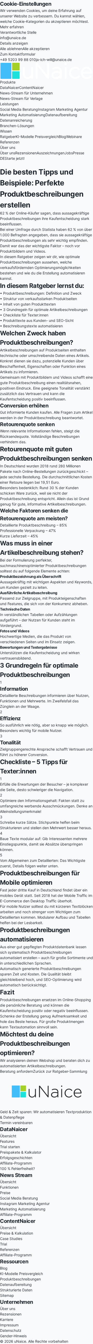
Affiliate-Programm (16, 1163)
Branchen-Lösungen (17, 125)
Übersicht (8, 1136)
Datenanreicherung (16, 120)
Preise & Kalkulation (16, 1233)
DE (2, 158)
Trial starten (10, 1147)
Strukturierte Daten (16, 1290)
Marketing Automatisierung (22, 115)
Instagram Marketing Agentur (63, 109)
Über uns (7, 153)
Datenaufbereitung (61, 115)
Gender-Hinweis (13, 1336)
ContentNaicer (31, 87)
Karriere (6, 1319)
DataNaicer (9, 87)
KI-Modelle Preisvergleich (37, 136)
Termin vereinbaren (16, 1122)
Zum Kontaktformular (17, 54)
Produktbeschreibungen (20, 1279)
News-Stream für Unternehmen (26, 93)
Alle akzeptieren (36, 48)
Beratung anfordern (16, 1071)
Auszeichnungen (51, 153)
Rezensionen (26, 153)
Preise (5, 1192)
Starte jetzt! (15, 158)
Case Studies (11, 1238)
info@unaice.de (13, 38)
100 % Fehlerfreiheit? (17, 1168)
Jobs (69, 153)
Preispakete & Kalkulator (20, 1152)
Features (7, 1141)
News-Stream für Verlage (21, 98)
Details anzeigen (14, 43)
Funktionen (9, 1187)
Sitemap (7, 1295)
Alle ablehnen (11, 48)
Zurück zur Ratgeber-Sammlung (60, 1071)
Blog (62, 136)
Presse (78, 153)
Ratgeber (8, 136)
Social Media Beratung (19, 109)
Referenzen (9, 142)
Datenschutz (10, 1330)
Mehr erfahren (12, 27)
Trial (3, 1244)
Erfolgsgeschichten (16, 1157)
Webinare (74, 136)
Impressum (9, 1325)
